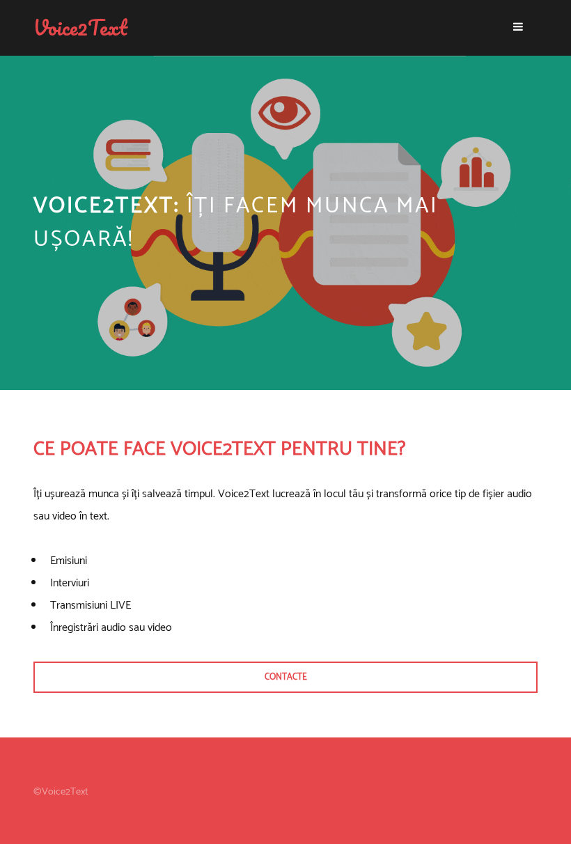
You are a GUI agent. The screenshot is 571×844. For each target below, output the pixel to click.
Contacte (286, 677)
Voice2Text (80, 27)
